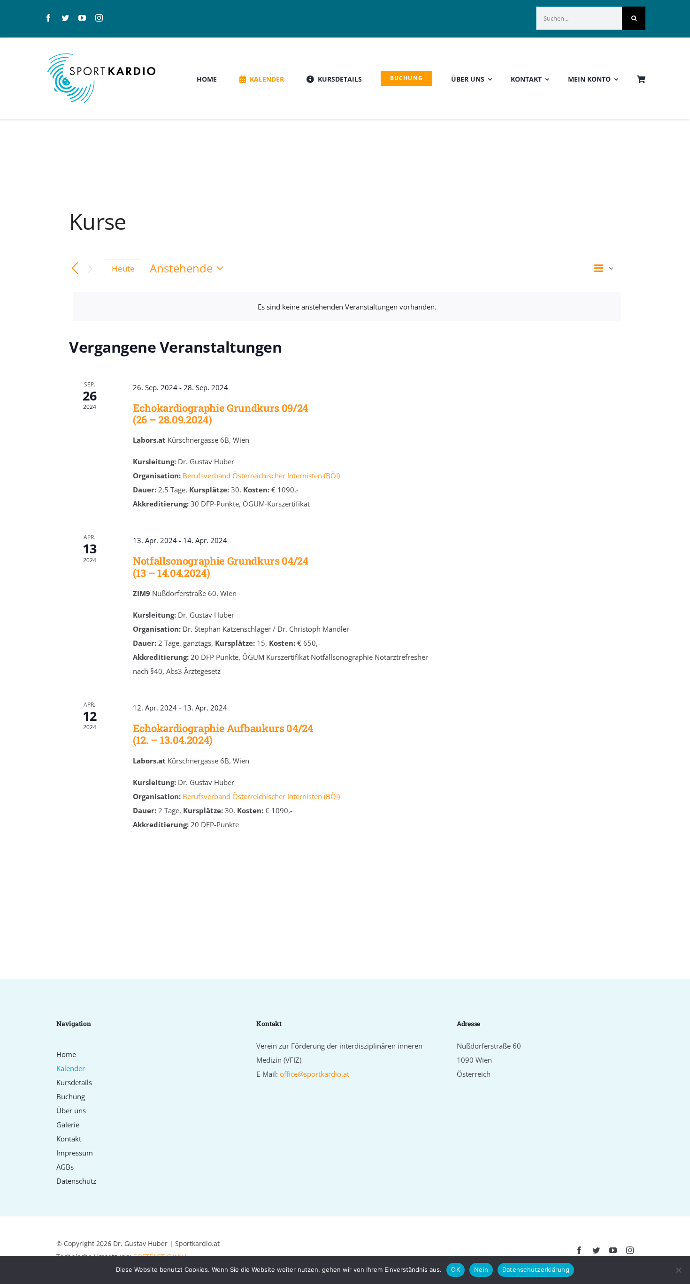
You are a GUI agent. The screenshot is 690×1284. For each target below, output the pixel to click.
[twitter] (65, 18)
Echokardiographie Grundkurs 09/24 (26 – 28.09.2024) (220, 413)
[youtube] (82, 18)
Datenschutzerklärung (535, 1269)
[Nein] (678, 1270)
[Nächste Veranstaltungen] (90, 269)
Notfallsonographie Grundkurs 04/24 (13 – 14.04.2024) (220, 566)
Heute (123, 268)
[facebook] (48, 18)
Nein (481, 1269)
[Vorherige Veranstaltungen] (74, 268)
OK (455, 1269)
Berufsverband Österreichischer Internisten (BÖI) (261, 475)
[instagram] (99, 18)
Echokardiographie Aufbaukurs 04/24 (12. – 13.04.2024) (223, 734)
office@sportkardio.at (314, 1074)
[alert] (347, 306)
